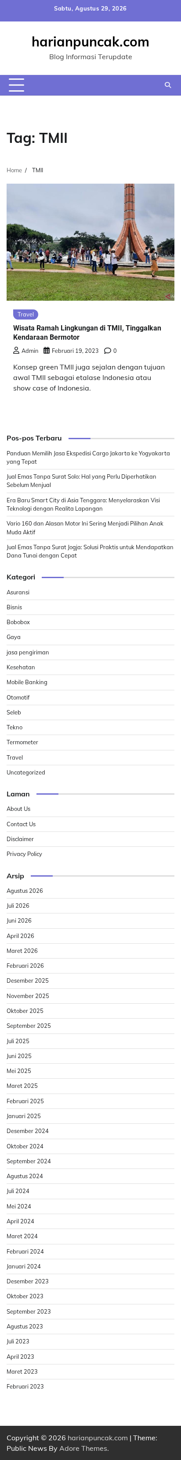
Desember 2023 (28, 1281)
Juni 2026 (19, 920)
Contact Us (21, 824)
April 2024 (20, 1221)
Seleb (14, 712)
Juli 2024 (18, 1190)
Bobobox (18, 621)
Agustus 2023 (25, 1326)
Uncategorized (26, 772)
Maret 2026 (22, 950)
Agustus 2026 (25, 890)
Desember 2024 (28, 1130)
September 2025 (29, 1025)
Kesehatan (21, 667)
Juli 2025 (18, 1040)
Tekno (14, 727)
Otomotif (18, 697)
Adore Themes (83, 1448)
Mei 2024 (19, 1206)
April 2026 (20, 935)
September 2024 (29, 1161)
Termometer (22, 742)
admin (30, 350)
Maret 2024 (22, 1236)
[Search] (167, 85)
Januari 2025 (24, 1115)
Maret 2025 (22, 1085)
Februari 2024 (25, 1251)
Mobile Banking (27, 682)
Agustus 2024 (25, 1175)
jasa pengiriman (28, 652)
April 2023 (20, 1356)
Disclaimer (20, 838)
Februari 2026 (25, 965)
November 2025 (28, 995)
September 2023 (29, 1311)
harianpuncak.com (90, 41)
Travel (26, 314)
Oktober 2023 (25, 1296)
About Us (18, 808)
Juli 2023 (18, 1341)
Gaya (14, 636)
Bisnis (14, 607)
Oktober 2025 (25, 1010)
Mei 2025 (19, 1070)
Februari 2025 (25, 1101)
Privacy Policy (24, 853)
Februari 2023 (25, 1386)
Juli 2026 (18, 905)
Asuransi (18, 592)
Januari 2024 (24, 1266)
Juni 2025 (19, 1055)
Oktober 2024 (25, 1146)
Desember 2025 (28, 980)
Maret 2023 (22, 1371)
